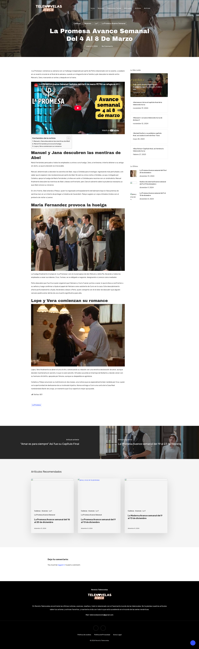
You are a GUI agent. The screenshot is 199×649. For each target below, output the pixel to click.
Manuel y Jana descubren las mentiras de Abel (52, 141)
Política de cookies (84, 635)
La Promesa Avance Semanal (113, 23)
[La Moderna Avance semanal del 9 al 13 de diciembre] (146, 505)
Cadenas (77, 23)
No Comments (107, 46)
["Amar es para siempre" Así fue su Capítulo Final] (50, 442)
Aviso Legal (117, 635)
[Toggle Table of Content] (67, 138)
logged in (61, 565)
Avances (87, 23)
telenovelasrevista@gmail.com (101, 615)
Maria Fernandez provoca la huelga (47, 144)
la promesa (36, 405)
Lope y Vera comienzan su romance (48, 146)
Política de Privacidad (102, 635)
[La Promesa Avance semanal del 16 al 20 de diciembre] (52, 505)
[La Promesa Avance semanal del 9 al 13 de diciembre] (99, 505)
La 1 (96, 23)
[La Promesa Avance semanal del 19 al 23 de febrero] (149, 442)
